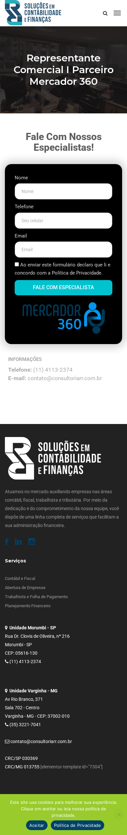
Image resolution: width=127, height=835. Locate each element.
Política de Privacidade (77, 825)
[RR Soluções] (33, 13)
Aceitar (36, 825)
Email (21, 236)
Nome (21, 178)
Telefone (24, 207)
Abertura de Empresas (25, 587)
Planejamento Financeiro (27, 605)
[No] (119, 814)
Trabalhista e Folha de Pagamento (36, 596)
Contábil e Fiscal (20, 578)
